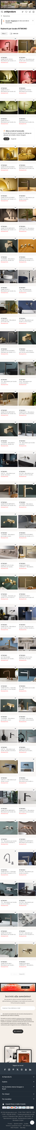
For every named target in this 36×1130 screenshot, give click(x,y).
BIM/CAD (15, 33)
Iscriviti (19, 1031)
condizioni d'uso (20, 1018)
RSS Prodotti (14, 1127)
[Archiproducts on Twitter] (18, 1069)
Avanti (21, 974)
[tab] (18, 1076)
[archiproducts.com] (10, 12)
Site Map (22, 1127)
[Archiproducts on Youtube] (26, 1069)
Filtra (3, 33)
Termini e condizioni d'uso (13, 1125)
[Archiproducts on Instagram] (9, 1069)
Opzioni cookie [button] (18, 1123)
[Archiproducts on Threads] (22, 1069)
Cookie (26, 1123)
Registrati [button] (14, 20)
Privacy (10, 1123)
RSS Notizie (26, 1125)
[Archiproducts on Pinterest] (13, 1069)
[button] (33, 20)
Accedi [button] (8, 20)
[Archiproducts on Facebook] (5, 1069)
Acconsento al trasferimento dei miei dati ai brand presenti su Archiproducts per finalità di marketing (16, 1014)
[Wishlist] (26, 12)
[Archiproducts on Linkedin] (30, 1069)
